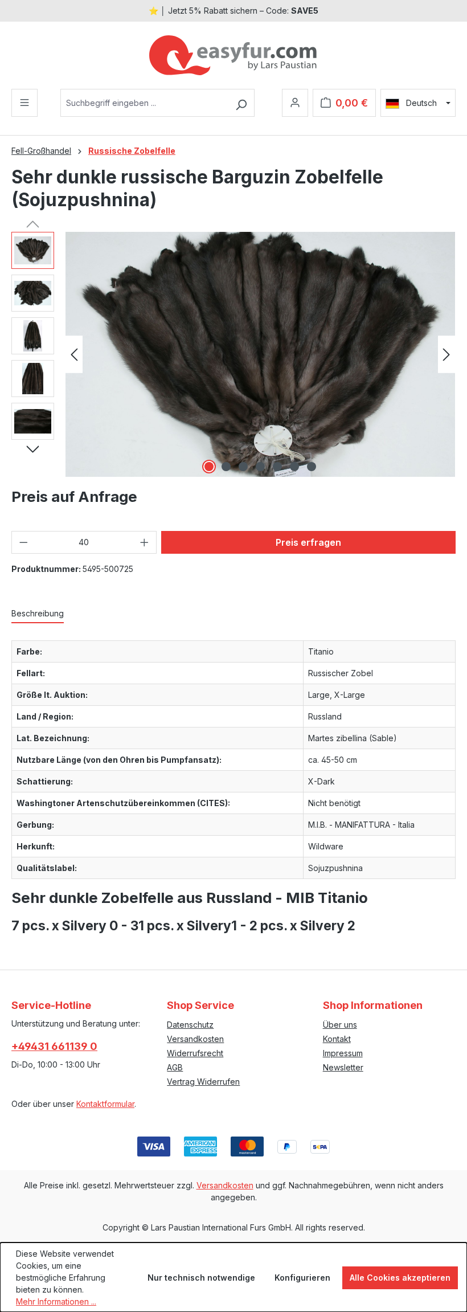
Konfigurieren (302, 1277)
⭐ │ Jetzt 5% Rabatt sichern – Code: (233, 10)
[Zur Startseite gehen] (233, 55)
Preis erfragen (308, 542)
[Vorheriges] (74, 354)
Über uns (340, 1024)
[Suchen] (241, 103)
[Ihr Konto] (295, 102)
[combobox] (144, 103)
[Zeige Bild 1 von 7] (209, 466)
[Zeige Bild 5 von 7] (277, 466)
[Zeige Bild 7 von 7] (311, 466)
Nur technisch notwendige (201, 1277)
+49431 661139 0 (54, 1046)
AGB (175, 1067)
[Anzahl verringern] (23, 542)
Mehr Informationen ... (56, 1301)
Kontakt (337, 1039)
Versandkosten (195, 1039)
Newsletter (343, 1067)
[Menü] (24, 102)
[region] (233, 354)
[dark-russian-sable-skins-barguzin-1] (260, 354)
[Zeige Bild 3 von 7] (243, 466)
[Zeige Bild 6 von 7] (294, 466)
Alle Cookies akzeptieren (400, 1277)
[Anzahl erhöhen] (145, 542)
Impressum (343, 1053)
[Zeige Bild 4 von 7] (260, 466)
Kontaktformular (105, 1104)
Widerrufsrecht (195, 1053)
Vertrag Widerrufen (203, 1081)
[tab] (37, 613)
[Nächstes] (446, 354)
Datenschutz (190, 1024)
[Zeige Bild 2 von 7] (226, 466)
